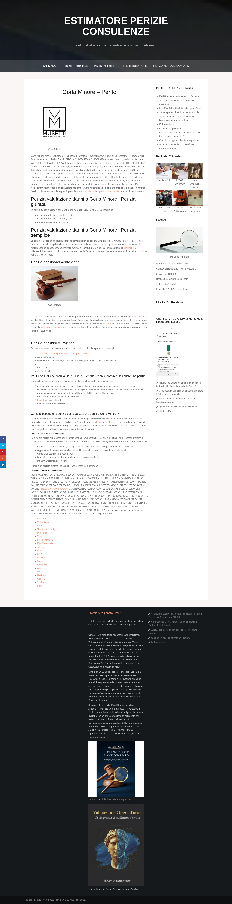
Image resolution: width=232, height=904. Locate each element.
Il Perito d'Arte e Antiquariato (116, 799)
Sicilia (40, 586)
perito (108, 324)
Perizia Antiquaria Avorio (171, 66)
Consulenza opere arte (170, 129)
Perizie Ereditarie (134, 66)
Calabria (41, 579)
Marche (41, 558)
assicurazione (139, 317)
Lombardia (42, 533)
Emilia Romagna (45, 540)
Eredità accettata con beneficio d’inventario (180, 96)
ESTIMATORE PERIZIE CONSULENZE (116, 26)
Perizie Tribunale (75, 66)
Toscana (41, 547)
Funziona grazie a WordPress (40, 900)
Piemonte (41, 519)
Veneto (40, 536)
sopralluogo (96, 422)
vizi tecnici (42, 364)
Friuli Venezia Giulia (46, 543)
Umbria (40, 551)
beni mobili (128, 248)
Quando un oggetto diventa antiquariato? (179, 140)
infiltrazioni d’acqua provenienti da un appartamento (63, 354)
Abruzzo (41, 568)
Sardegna (41, 582)
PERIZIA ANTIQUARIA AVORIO (55, 489)
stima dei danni (88, 191)
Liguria (40, 526)
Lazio (39, 554)
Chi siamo (49, 66)
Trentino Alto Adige (46, 529)
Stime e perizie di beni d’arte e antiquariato (180, 112)
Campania (42, 565)
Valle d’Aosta (43, 522)
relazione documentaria (55, 327)
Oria (64, 900)
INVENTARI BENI (104, 66)
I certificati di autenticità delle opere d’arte (180, 108)
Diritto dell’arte (166, 124)
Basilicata (41, 575)
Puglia (40, 572)
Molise (40, 561)
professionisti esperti (109, 191)
